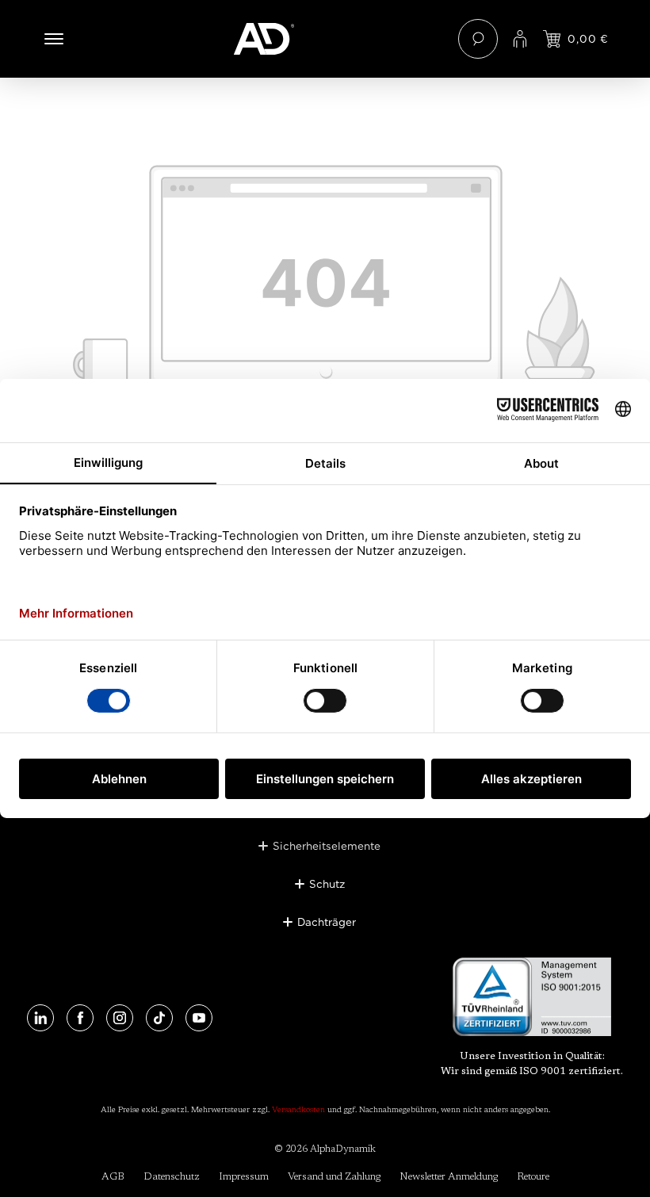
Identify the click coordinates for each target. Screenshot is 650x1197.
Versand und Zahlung (334, 1177)
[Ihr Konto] (520, 39)
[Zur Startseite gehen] (325, 39)
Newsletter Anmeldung (449, 1177)
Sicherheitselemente (326, 846)
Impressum (244, 1177)
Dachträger (326, 922)
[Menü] (54, 39)
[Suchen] (478, 39)
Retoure (533, 1177)
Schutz (327, 884)
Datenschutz (171, 1177)
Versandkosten (298, 1111)
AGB (112, 1177)
